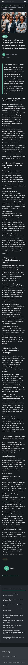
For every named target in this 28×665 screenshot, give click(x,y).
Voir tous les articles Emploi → (10, 576)
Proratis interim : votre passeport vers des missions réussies (13, 609)
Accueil (3, 5)
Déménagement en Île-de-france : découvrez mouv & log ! (13, 638)
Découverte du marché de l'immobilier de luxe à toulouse (13, 621)
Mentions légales (5, 656)
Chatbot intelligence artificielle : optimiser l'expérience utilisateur (13, 626)
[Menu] (25, 1)
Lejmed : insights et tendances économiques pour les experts (13, 599)
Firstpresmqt (7, 1)
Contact (13, 656)
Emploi (7, 5)
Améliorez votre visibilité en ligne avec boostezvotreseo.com (12, 594)
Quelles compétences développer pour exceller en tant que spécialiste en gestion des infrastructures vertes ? (13, 632)
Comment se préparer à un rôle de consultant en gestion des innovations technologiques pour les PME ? (13, 615)
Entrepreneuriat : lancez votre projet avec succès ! (13, 604)
